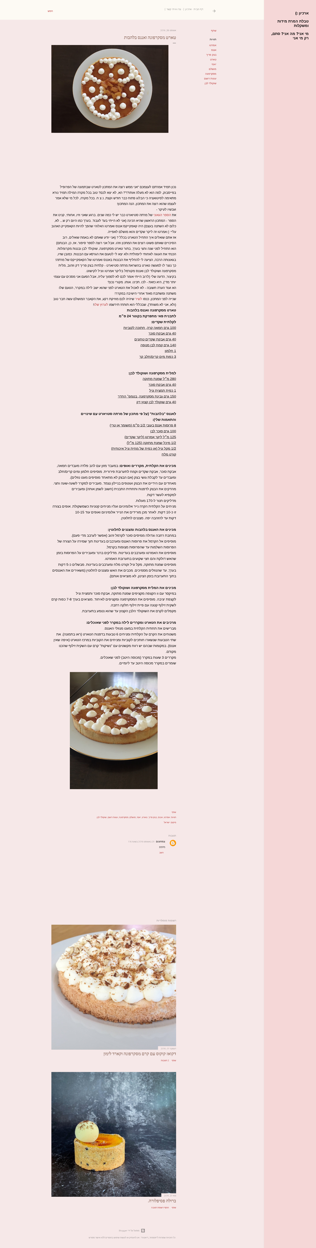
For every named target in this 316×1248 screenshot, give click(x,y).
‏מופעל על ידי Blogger (129, 1230)
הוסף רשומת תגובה (160, 1207)
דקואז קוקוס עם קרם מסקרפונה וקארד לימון (140, 1053)
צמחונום (160, 841)
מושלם (212, 69)
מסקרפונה (210, 73)
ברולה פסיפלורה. (162, 1201)
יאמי (213, 64)
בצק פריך (211, 54)
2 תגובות (165, 1060)
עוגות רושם (210, 78)
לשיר (138, 299)
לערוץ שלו (101, 304)
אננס (213, 50)
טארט (213, 59)
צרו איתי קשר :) (172, 9)
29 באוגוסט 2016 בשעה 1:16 (141, 841)
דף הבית (198, 9)
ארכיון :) (187, 9)
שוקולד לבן (210, 83)
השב (161, 852)
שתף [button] (213, 30)
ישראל (167, 822)
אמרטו (212, 45)
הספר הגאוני (162, 215)
